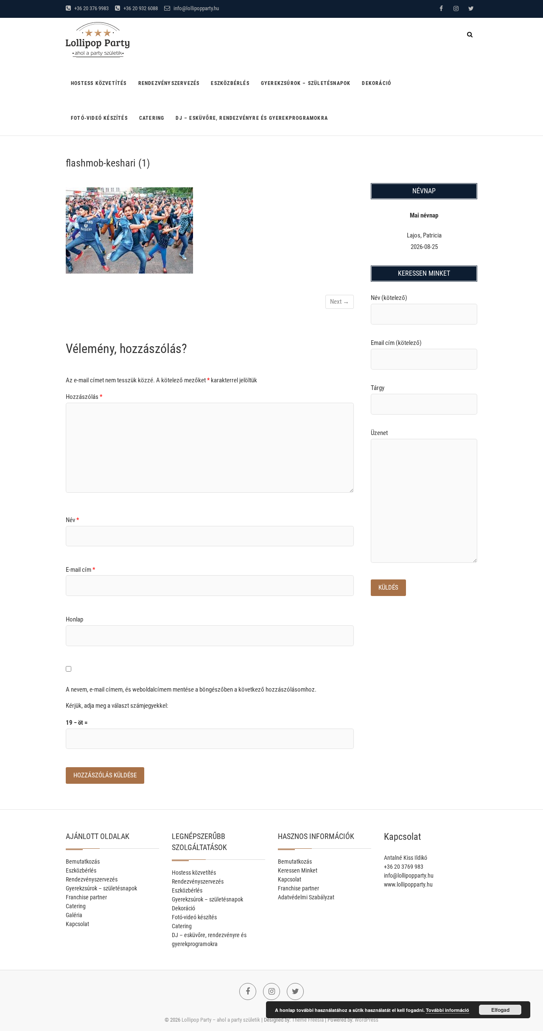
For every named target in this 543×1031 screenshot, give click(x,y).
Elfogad (500, 1010)
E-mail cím (80, 569)
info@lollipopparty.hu (195, 8)
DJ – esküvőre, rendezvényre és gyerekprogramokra (252, 118)
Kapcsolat (77, 924)
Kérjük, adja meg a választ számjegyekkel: (117, 705)
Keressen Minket (297, 870)
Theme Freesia (308, 1020)
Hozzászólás (84, 397)
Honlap (74, 619)
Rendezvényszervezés (169, 83)
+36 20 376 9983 (91, 8)
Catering (152, 118)
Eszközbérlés (230, 83)
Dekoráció (376, 83)
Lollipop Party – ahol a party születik (221, 1020)
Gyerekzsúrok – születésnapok (306, 83)
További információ (447, 1010)
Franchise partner (86, 897)
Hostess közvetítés (99, 83)
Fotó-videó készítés (99, 118)
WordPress (366, 1020)
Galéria (74, 915)
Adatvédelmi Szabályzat (306, 897)
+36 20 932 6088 (140, 8)
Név (72, 520)
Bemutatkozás (83, 861)
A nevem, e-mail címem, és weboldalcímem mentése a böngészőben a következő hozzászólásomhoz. (191, 689)
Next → (339, 301)
